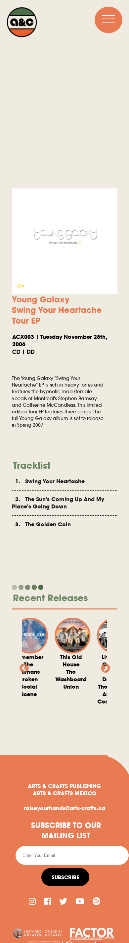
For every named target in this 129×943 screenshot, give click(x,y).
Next (103, 666)
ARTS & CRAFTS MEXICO (65, 793)
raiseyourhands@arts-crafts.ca (64, 808)
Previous (22, 666)
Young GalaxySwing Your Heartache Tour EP (57, 310)
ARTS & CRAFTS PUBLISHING (64, 786)
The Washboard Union (63, 672)
